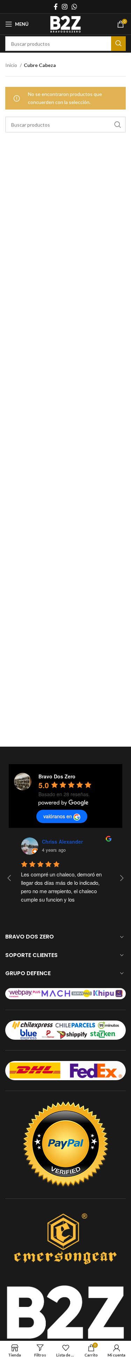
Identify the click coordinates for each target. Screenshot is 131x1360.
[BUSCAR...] (118, 43)
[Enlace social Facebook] (56, 6)
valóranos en (57, 816)
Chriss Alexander (62, 841)
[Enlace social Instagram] (65, 6)
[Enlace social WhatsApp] (74, 6)
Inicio (11, 65)
